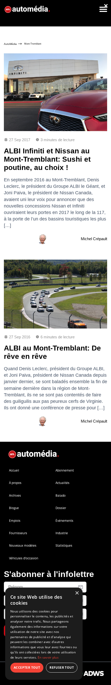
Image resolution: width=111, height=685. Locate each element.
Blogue (14, 508)
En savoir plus (48, 657)
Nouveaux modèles (22, 545)
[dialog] (44, 634)
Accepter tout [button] (27, 667)
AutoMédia (10, 43)
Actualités (62, 482)
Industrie (62, 533)
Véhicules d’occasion (23, 558)
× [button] (77, 593)
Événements (64, 520)
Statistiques (64, 545)
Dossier (61, 508)
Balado (61, 495)
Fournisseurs (18, 533)
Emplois (14, 520)
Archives (15, 495)
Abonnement (65, 470)
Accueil (14, 470)
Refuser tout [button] (62, 667)
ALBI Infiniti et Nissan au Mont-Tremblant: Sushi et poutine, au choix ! (47, 159)
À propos (15, 482)
